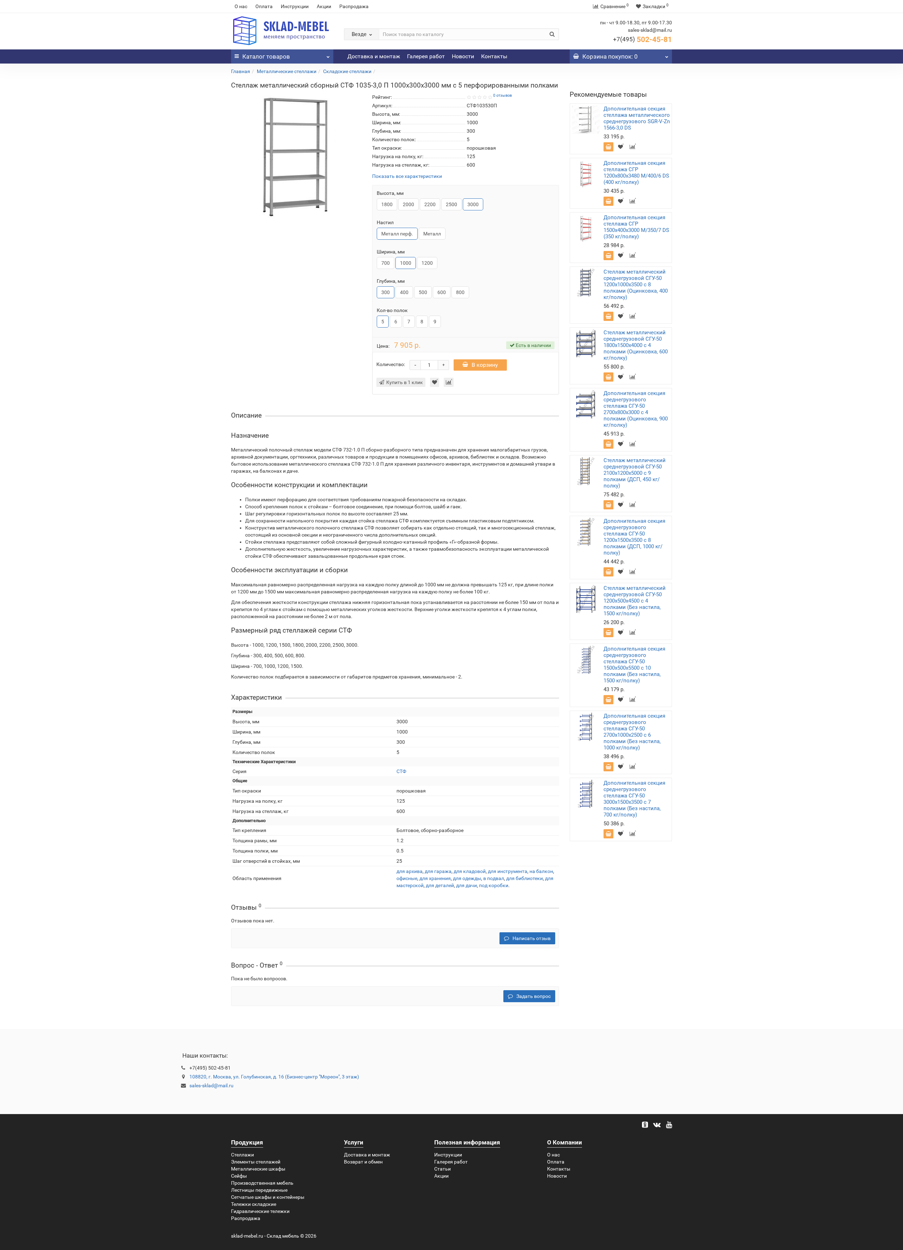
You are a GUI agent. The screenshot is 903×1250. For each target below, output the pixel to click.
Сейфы (239, 1176)
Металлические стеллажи (286, 71)
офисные (406, 878)
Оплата (264, 6)
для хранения (435, 878)
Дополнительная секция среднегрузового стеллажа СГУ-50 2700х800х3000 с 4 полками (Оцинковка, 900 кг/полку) (636, 409)
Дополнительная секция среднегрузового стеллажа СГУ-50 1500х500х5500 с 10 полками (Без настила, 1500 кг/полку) (634, 665)
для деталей (440, 885)
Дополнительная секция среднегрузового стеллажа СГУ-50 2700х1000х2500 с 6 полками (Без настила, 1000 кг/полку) (634, 732)
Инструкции (295, 6)
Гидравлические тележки (260, 1211)
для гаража (438, 871)
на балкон (541, 871)
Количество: (390, 364)
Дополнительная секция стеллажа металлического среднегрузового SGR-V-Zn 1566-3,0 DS (637, 118)
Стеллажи (242, 1155)
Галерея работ (426, 56)
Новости (463, 56)
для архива (409, 871)
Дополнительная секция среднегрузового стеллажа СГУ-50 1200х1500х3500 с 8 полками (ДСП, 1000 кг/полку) (634, 537)
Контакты (494, 56)
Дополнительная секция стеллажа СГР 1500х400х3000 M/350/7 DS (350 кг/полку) (636, 227)
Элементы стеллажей (255, 1162)
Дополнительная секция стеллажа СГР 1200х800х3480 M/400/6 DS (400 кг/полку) (636, 172)
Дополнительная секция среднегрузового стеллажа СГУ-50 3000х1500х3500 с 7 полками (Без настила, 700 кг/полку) (634, 799)
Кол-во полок (392, 310)
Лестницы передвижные (259, 1190)
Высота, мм (390, 193)
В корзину (485, 364)
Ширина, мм (391, 252)
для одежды (467, 878)
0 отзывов (502, 95)
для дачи (466, 885)
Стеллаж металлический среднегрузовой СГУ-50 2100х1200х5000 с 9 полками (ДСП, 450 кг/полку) (635, 473)
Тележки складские (253, 1204)
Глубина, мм (391, 281)
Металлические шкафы (258, 1169)
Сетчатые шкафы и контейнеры (267, 1197)
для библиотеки (524, 878)
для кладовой (470, 871)
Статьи (442, 1169)
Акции (324, 6)
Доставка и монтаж (373, 56)
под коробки (493, 885)
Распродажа (354, 6)
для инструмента (507, 871)
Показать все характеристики (407, 176)
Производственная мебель (262, 1183)
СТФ (401, 771)
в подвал (493, 878)
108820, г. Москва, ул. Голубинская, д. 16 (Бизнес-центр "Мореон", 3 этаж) (274, 1076)
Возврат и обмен (363, 1162)
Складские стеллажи (347, 71)
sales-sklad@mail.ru (211, 1085)
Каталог (266, 56)
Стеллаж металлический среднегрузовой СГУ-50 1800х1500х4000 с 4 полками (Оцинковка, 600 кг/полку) (636, 345)
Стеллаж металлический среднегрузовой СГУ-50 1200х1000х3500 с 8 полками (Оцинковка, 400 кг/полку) (636, 284)
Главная (240, 71)
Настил (385, 222)
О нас (241, 6)
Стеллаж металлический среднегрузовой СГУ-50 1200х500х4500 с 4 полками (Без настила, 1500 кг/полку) (635, 601)
